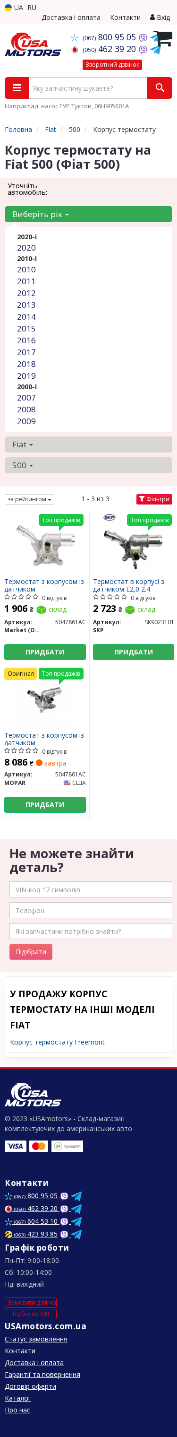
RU (31, 7)
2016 (26, 340)
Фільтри (157, 499)
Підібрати (31, 951)
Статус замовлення (36, 1338)
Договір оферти (30, 1386)
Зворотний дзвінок (112, 65)
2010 (26, 269)
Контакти (125, 17)
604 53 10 (36, 1221)
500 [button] (20, 465)
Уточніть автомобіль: (27, 189)
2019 (26, 375)
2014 (26, 316)
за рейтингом (28, 499)
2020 (26, 247)
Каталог (18, 1397)
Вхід (162, 17)
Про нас (17, 1409)
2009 (26, 421)
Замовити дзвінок (32, 1302)
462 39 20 (110, 48)
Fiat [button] (20, 444)
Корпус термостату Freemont (57, 1041)
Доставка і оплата (71, 17)
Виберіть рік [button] (38, 214)
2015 (26, 328)
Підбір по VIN (31, 1314)
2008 (26, 409)
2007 (26, 397)
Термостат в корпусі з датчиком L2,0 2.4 (128, 585)
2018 (26, 363)
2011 (26, 281)
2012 (26, 292)
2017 (26, 352)
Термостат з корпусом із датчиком (44, 585)
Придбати (44, 651)
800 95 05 (110, 37)
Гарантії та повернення (42, 1374)
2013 (26, 304)
